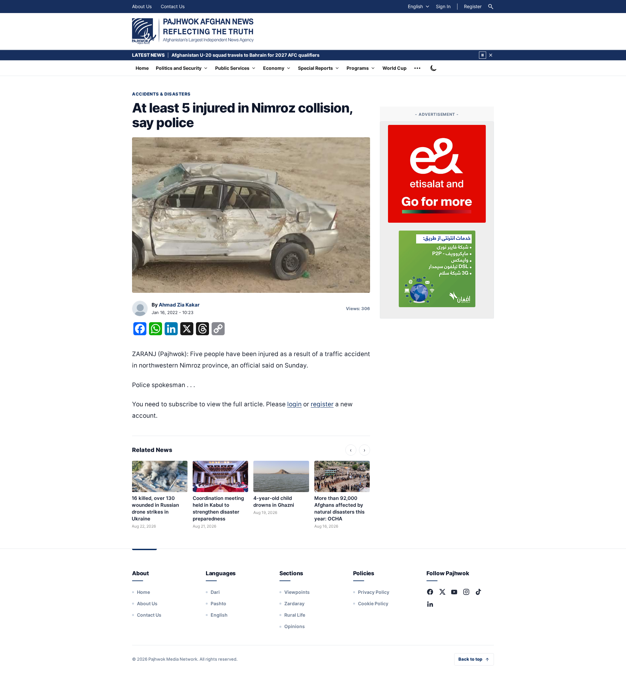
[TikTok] (478, 591)
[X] (442, 591)
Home (142, 68)
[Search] (490, 6)
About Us (142, 6)
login (294, 404)
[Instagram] (466, 591)
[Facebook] (430, 591)
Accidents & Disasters (161, 94)
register (322, 404)
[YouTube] (454, 591)
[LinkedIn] (430, 604)
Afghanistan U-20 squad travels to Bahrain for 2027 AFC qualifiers (245, 55)
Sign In (443, 6)
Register (473, 6)
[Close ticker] (490, 55)
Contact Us (173, 6)
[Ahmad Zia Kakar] (139, 309)
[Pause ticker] (482, 55)
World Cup (394, 68)
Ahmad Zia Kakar (179, 305)
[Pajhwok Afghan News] (193, 31)
